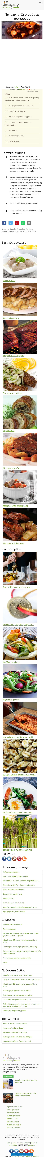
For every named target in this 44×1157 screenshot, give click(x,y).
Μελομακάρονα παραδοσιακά (13, 889)
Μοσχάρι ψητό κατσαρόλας (15, 506)
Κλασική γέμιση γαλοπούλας (13, 903)
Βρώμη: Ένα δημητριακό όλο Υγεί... (19, 775)
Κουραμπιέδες (8, 898)
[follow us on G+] (19, 858)
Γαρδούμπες (9, 431)
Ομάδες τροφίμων (11, 662)
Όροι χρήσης (11, 1143)
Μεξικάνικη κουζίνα (14, 1125)
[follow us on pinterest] (14, 858)
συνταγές (31, 1145)
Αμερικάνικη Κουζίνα (14, 1107)
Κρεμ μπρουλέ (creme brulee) (14, 911)
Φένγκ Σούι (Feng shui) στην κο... (18, 625)
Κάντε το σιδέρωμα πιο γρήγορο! (15, 1023)
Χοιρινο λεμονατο (11, 318)
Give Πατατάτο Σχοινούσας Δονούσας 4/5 (33, 89)
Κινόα (5, 962)
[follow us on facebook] (4, 858)
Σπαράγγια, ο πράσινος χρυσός (17, 850)
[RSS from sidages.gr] (24, 858)
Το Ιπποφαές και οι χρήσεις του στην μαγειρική (20, 947)
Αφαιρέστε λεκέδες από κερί (13, 1028)
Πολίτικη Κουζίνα (13, 1128)
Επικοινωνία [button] (8, 1076)
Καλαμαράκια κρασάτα (11, 872)
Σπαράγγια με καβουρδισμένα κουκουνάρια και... (20, 907)
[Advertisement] (22, 62)
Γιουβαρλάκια (9, 280)
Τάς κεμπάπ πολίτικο (12, 393)
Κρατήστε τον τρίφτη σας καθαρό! (15, 1032)
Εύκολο (22, 89)
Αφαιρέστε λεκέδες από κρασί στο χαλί (17, 1041)
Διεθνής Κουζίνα (13, 1113)
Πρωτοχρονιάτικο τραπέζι (12, 924)
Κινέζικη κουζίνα (13, 1122)
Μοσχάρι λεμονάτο (11, 468)
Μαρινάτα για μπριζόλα (13, 356)
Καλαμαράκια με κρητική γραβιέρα (15, 876)
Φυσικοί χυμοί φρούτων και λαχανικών (17, 958)
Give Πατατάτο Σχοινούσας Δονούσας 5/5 (35, 89)
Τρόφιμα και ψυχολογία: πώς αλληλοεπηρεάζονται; (21, 979)
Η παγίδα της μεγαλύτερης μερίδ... (19, 737)
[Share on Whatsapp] (23, 223)
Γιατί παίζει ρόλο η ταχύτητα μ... (17, 587)
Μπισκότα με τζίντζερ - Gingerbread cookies (19, 885)
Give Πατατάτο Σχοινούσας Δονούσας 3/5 (31, 89)
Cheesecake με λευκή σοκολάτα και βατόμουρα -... (21, 881)
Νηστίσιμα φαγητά (11, 700)
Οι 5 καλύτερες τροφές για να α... (18, 812)
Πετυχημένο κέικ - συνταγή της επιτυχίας (17, 1037)
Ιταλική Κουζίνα (12, 1119)
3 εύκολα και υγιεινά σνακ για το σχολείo (17, 995)
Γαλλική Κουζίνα (13, 1110)
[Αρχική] (10, 5)
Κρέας (16, 87)
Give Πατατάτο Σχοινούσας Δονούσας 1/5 (28, 89)
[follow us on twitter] (9, 858)
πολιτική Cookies (23, 1143)
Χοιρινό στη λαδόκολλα (13, 543)
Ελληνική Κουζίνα (13, 1116)
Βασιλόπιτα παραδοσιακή (12, 894)
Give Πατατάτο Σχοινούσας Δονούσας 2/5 (29, 89)
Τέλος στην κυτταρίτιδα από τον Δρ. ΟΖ (17, 999)
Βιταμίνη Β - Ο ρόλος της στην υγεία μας (17, 975)
